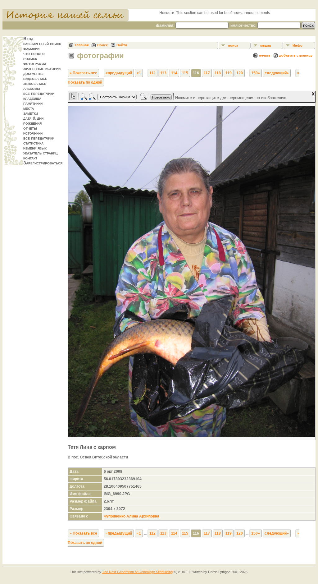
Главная (82, 45)
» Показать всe (83, 73)
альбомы (31, 88)
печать (264, 55)
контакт (30, 157)
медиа (265, 45)
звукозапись (34, 83)
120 (239, 73)
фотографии (34, 63)
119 (228, 73)
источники (33, 133)
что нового (34, 53)
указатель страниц (40, 152)
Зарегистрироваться (42, 162)
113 (163, 73)
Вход (28, 38)
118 (218, 73)
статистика (33, 142)
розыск (30, 58)
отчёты (30, 128)
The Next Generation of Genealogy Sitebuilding (137, 572)
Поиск (102, 45)
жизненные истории (42, 68)
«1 (139, 73)
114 (174, 73)
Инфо (297, 45)
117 (207, 73)
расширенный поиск (42, 43)
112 (152, 73)
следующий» (277, 73)
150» (255, 73)
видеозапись (35, 78)
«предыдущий (119, 73)
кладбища (32, 98)
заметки (30, 113)
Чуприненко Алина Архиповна (131, 516)
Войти (121, 45)
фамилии (31, 48)
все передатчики (38, 93)
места (28, 108)
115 (185, 73)
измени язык (35, 147)
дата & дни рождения (33, 121)
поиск (233, 45)
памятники (33, 103)
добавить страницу (295, 55)
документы (33, 73)
